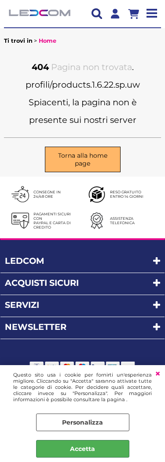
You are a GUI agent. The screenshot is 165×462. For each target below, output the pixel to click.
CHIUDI (158, 374)
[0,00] (137, 13)
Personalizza (82, 422)
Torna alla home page (82, 159)
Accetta (82, 449)
